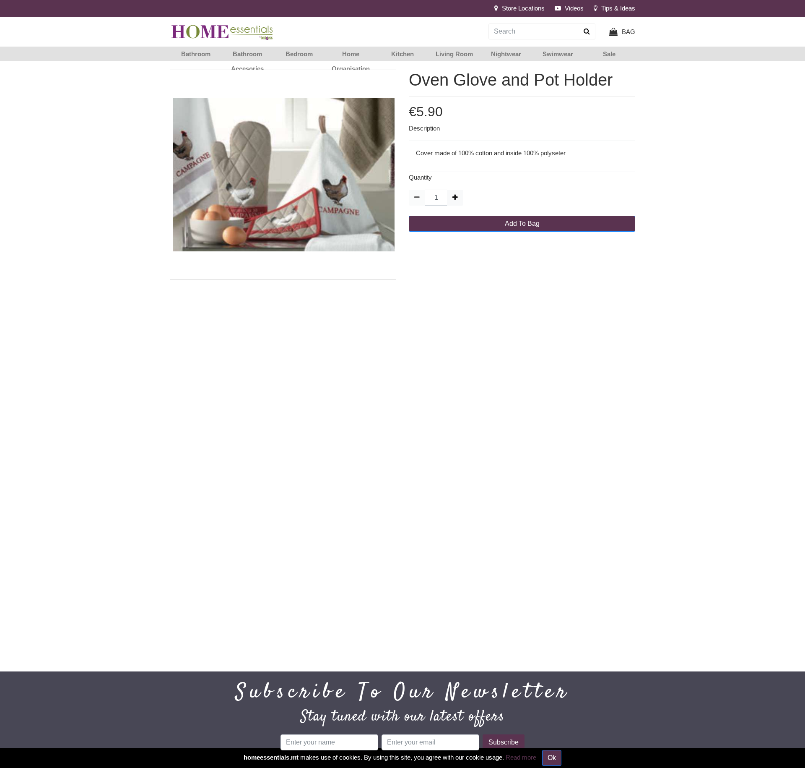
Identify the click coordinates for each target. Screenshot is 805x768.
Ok (552, 757)
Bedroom (299, 53)
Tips (617, 8)
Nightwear (506, 53)
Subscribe (503, 742)
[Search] (587, 31)
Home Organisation (351, 61)
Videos (573, 8)
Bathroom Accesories (247, 61)
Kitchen (402, 53)
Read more (521, 757)
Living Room (454, 53)
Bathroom (195, 53)
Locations (523, 8)
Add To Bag (522, 223)
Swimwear (558, 53)
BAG (628, 31)
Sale (609, 53)
